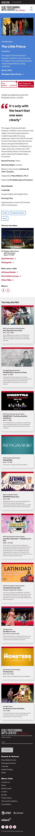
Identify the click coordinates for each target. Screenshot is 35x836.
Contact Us (5, 782)
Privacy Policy (6, 798)
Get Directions (7, 258)
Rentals (4, 795)
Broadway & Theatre (17, 213)
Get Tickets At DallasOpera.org (26, 84)
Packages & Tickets (8, 763)
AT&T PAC (5, 2)
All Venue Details (8, 272)
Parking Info (6, 262)
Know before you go (10, 276)
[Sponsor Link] (6, 813)
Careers (4, 792)
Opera (5, 218)
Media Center (6, 788)
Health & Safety (7, 769)
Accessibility (6, 804)
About (3, 785)
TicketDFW (16, 2)
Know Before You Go (8, 760)
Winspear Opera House (11, 74)
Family (5, 213)
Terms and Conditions (9, 801)
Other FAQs (6, 280)
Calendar (4, 766)
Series (3, 773)
